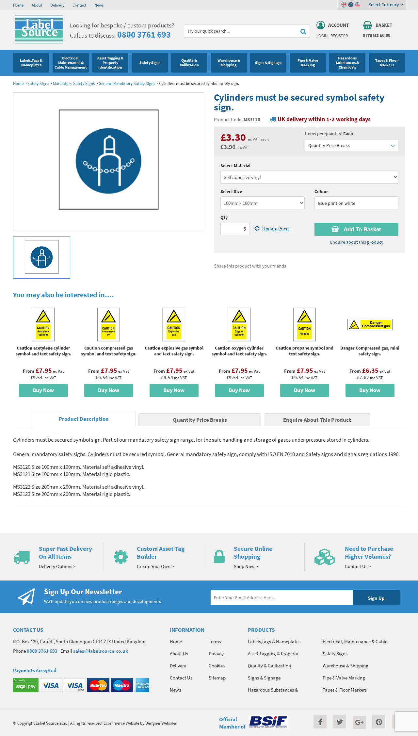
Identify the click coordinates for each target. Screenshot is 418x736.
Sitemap (217, 678)
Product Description (84, 419)
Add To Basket (361, 229)
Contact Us (181, 678)
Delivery (57, 5)
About (37, 5)
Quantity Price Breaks (329, 145)
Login (322, 35)
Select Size (231, 191)
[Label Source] (39, 42)
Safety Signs (38, 83)
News (99, 5)
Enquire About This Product (317, 420)
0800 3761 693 (144, 34)
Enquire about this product (356, 242)
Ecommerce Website (121, 723)
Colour (321, 191)
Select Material (235, 166)
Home (18, 5)
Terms (215, 641)
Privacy (216, 653)
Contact (79, 5)
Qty (224, 217)
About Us (179, 653)
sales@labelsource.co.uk (100, 651)
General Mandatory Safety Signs (127, 83)
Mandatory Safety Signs (74, 83)
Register (339, 35)
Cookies (217, 665)
